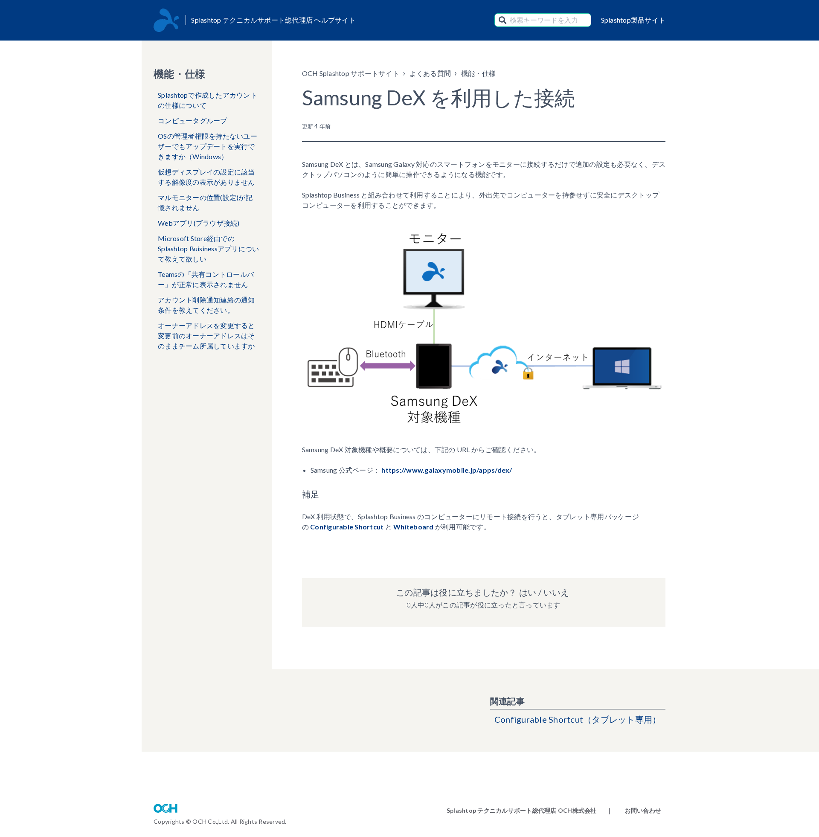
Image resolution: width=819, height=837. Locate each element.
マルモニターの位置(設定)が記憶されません (205, 202)
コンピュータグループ (192, 120)
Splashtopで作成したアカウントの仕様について (207, 100)
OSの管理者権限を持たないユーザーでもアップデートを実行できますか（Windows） (207, 146)
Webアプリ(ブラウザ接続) (199, 223)
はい (527, 592)
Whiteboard (413, 527)
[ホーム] (166, 20)
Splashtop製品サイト (633, 20)
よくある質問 (430, 73)
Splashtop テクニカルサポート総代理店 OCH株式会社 (522, 810)
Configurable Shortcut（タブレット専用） (577, 719)
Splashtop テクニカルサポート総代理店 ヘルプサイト (273, 20)
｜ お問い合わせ (634, 810)
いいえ (556, 592)
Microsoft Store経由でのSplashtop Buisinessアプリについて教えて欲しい (208, 248)
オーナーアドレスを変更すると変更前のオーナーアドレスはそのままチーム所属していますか (206, 335)
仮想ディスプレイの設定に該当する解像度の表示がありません (206, 177)
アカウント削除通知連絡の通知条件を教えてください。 (206, 305)
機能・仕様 (478, 73)
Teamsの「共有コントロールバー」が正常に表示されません (206, 279)
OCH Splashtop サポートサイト (350, 73)
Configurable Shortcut (346, 527)
